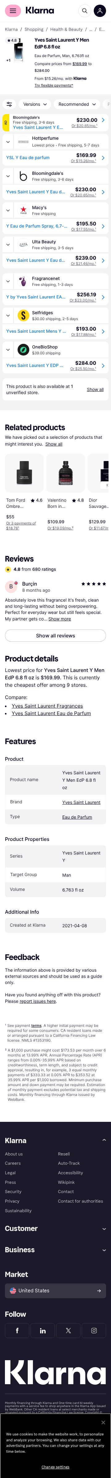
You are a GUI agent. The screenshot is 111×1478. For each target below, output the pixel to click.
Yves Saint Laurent (81, 802)
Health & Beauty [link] (66, 29)
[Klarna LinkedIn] (43, 1330)
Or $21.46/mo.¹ (83, 263)
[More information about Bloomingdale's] (8, 176)
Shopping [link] (34, 29)
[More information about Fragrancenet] (8, 281)
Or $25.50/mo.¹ (83, 368)
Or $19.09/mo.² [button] (60, 528)
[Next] (97, 491)
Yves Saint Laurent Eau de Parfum (51, 713)
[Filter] (9, 104)
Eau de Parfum (77, 817)
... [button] (90, 29)
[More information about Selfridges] (8, 315)
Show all (53, 444)
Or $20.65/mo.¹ (84, 125)
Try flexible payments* (54, 85)
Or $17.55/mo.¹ (83, 229)
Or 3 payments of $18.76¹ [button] (21, 525)
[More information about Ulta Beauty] (8, 244)
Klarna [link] (11, 29)
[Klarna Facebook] (17, 1330)
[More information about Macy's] (8, 210)
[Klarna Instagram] (94, 1330)
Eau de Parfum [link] (102, 29)
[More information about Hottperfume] (8, 142)
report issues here (38, 1001)
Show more (59, 618)
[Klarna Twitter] (68, 1330)
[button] (18, 50)
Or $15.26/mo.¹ (83, 161)
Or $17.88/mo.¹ (83, 334)
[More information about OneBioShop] (8, 350)
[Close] (103, 1422)
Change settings (55, 1467)
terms (36, 1025)
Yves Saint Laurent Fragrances (47, 706)
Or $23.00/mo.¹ (83, 300)
